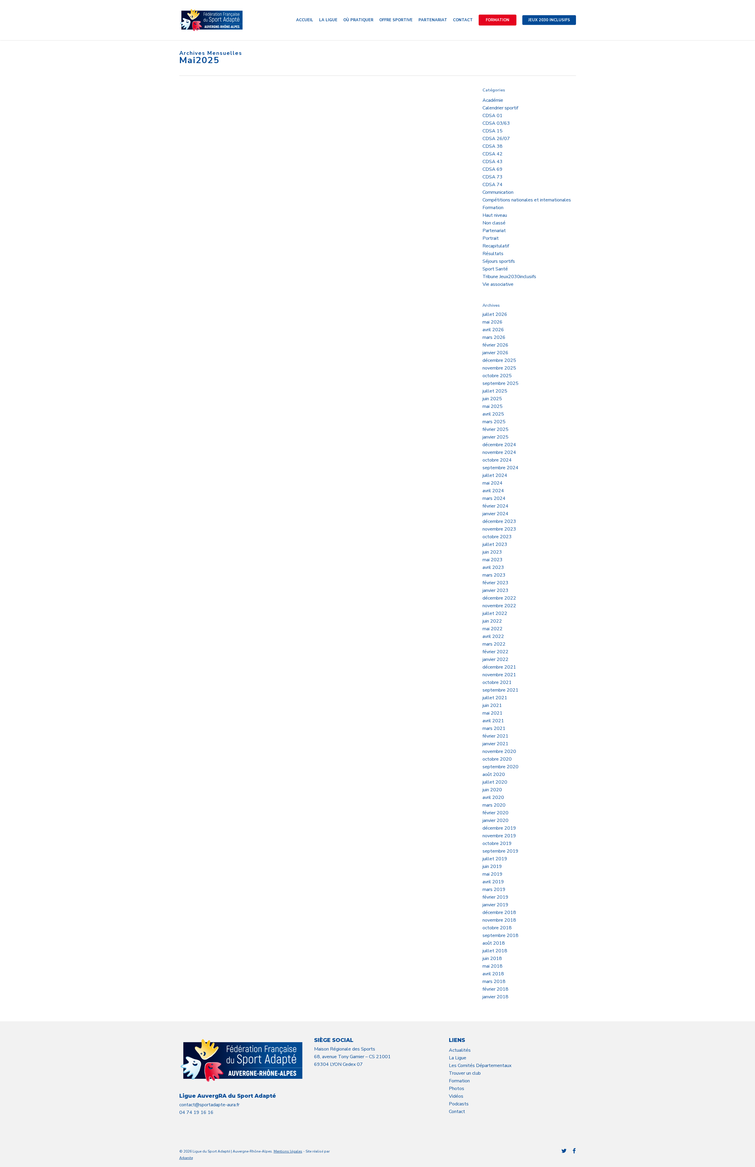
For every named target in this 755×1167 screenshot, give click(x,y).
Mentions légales (288, 1151)
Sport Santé (495, 269)
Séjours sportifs (498, 261)
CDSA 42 (492, 154)
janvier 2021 (495, 743)
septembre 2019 (500, 851)
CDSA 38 (492, 146)
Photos (456, 1088)
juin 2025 (492, 398)
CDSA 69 (492, 169)
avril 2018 (493, 973)
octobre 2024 (497, 460)
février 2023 (495, 582)
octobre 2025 (497, 375)
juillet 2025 (494, 391)
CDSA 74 (492, 184)
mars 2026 (493, 337)
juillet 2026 (494, 314)
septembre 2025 (500, 383)
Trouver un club (465, 1073)
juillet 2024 (494, 475)
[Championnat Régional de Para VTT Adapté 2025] (226, 145)
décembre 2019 (499, 828)
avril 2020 (493, 797)
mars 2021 (493, 728)
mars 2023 (493, 575)
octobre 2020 (497, 759)
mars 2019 (493, 889)
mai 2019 (492, 874)
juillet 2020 (494, 782)
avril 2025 (493, 414)
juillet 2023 (494, 544)
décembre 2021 (499, 667)
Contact (457, 1111)
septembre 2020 (500, 766)
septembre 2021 (500, 690)
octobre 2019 (497, 843)
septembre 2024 (500, 467)
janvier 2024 (495, 513)
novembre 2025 (499, 368)
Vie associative (497, 284)
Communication (497, 192)
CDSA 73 (492, 177)
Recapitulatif (495, 246)
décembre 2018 (499, 912)
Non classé (493, 223)
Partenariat (494, 230)
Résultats (492, 253)
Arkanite (186, 1157)
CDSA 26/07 (496, 138)
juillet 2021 (494, 697)
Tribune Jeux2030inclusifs (509, 276)
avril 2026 (493, 329)
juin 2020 (492, 789)
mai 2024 (492, 483)
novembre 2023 (499, 529)
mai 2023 (492, 559)
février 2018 (495, 989)
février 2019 (495, 897)
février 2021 (495, 736)
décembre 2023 (499, 521)
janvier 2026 (495, 352)
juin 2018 (492, 958)
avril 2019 (493, 881)
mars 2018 (493, 981)
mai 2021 (492, 713)
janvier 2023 (495, 590)
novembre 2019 (499, 835)
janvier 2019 (495, 904)
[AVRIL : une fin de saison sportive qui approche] (226, 315)
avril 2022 (493, 636)
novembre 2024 (499, 452)
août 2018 (493, 943)
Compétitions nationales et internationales (526, 200)
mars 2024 (493, 498)
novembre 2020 (499, 751)
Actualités (460, 1050)
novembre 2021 (499, 674)
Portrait (490, 238)
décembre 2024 (499, 444)
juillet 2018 (494, 950)
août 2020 (493, 774)
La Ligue (457, 1058)
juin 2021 (492, 705)
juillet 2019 (494, 858)
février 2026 (495, 345)
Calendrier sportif (500, 108)
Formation (492, 207)
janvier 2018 (495, 996)
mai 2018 (492, 966)
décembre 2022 (499, 598)
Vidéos (456, 1096)
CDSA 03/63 (496, 123)
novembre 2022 (499, 605)
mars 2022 (493, 644)
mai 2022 (492, 628)
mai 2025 (492, 406)
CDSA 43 (492, 161)
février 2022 (495, 651)
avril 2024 (493, 490)
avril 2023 (493, 567)
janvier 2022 (495, 659)
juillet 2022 (494, 613)
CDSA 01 (492, 115)
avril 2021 (493, 720)
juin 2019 (492, 866)
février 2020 (495, 812)
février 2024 (495, 506)
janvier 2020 (495, 820)
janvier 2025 (495, 437)
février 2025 (495, 429)
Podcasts (459, 1104)
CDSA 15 (492, 131)
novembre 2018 (499, 920)
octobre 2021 (497, 682)
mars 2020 (493, 805)
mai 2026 (492, 322)
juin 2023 (492, 552)
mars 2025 (493, 421)
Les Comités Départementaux (480, 1065)
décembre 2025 (499, 360)
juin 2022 (492, 621)
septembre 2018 (500, 935)
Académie (492, 100)
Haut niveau (494, 215)
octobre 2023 (497, 536)
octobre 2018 (497, 927)
